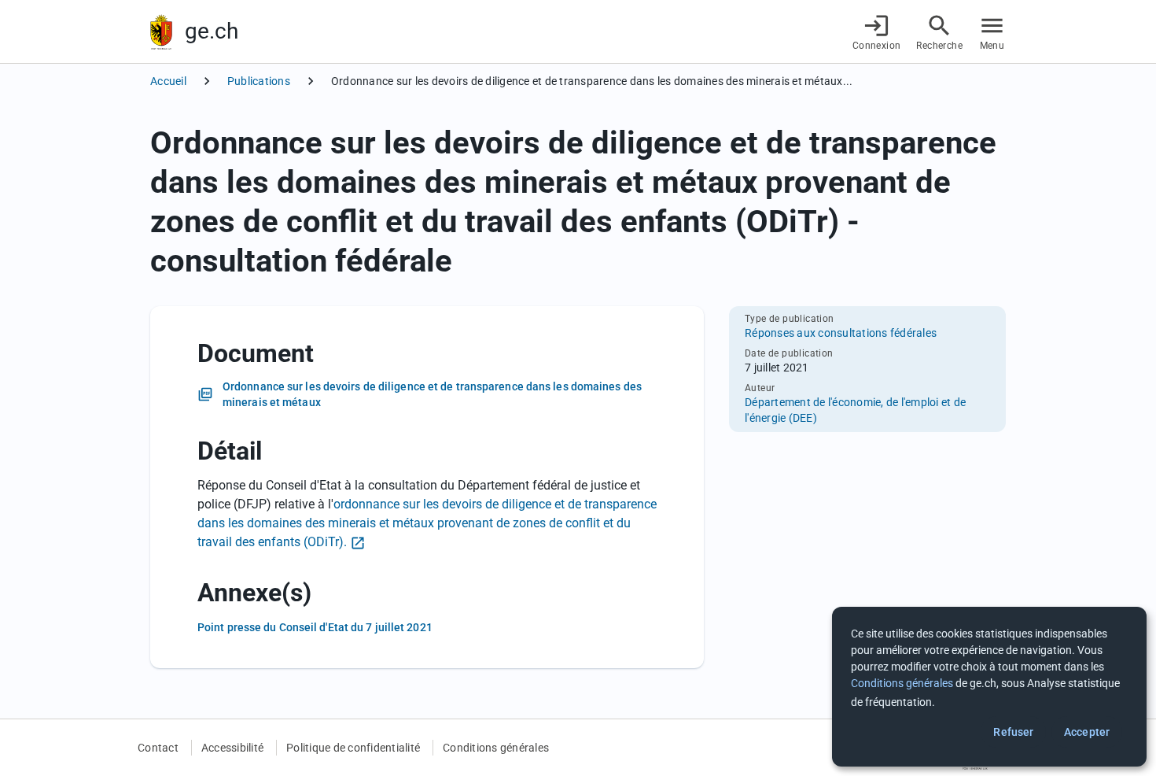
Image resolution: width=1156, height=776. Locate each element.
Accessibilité (232, 747)
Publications (258, 81)
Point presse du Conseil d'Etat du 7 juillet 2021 (315, 627)
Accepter (1087, 732)
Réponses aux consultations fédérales (841, 333)
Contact (158, 747)
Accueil (168, 81)
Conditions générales (496, 747)
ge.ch (211, 31)
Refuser (1013, 732)
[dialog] (989, 687)
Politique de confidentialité (353, 747)
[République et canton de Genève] (161, 32)
